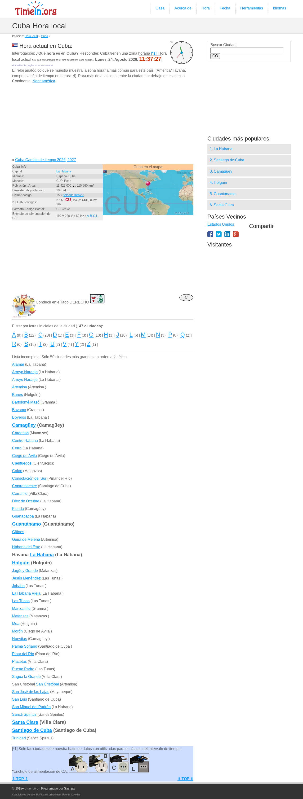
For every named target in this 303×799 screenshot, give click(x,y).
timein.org (31, 788)
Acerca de (183, 8)
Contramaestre (24, 486)
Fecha (225, 8)
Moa (15, 624)
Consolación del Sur (29, 478)
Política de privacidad (48, 794)
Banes (17, 395)
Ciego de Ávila (24, 456)
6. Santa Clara (222, 205)
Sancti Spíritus (24, 714)
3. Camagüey (221, 171)
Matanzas (20, 616)
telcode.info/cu (73, 195)
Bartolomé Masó (26, 402)
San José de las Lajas (30, 692)
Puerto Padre (23, 669)
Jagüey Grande (25, 571)
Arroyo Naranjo (25, 372)
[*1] (153, 53)
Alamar (18, 364)
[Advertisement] (102, 122)
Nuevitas (19, 639)
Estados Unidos (220, 224)
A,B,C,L (92, 216)
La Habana (63, 171)
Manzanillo (21, 608)
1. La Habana (221, 149)
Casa (160, 8)
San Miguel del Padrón (31, 707)
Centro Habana (25, 441)
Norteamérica (43, 81)
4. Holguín (218, 182)
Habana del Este (26, 547)
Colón (17, 471)
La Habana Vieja (26, 593)
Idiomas (279, 8)
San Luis (19, 699)
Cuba (44, 36)
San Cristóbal (47, 684)
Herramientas (251, 8)
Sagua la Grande (26, 677)
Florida (18, 509)
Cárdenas (20, 433)
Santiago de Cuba (32, 730)
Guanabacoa (23, 516)
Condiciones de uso (23, 794)
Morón (17, 631)
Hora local (31, 36)
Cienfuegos (21, 463)
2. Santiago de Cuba (227, 160)
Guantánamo (26, 524)
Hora (205, 8)
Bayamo (19, 410)
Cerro (17, 448)
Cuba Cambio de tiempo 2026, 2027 (45, 160)
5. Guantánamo (223, 194)
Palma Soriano (24, 646)
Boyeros (19, 417)
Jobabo (18, 586)
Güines (18, 532)
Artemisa (19, 387)
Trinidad (19, 738)
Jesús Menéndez (26, 578)
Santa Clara (25, 722)
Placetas (19, 661)
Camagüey (24, 425)
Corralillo (19, 494)
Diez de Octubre (25, 501)
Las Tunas (21, 601)
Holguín (21, 562)
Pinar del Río (23, 654)
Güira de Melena (26, 539)
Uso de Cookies (71, 794)
